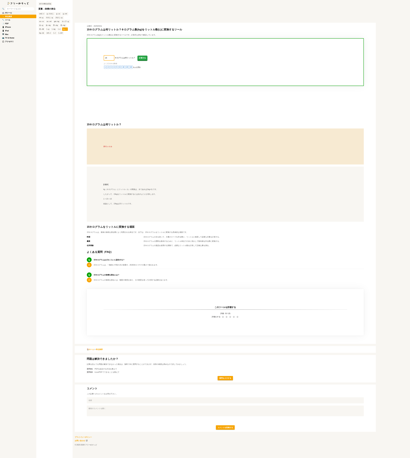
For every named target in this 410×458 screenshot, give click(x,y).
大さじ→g (59, 17)
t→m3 (60, 33)
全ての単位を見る (45, 4)
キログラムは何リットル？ (125, 58)
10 (123, 67)
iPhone (6, 27)
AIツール (7, 13)
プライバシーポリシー (83, 437)
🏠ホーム (90, 349)
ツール (6, 20)
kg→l (64, 29)
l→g (48, 29)
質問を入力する (225, 378)
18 (131, 67)
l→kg (53, 29)
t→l (54, 33)
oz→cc (41, 21)
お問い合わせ (80, 441)
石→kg (63, 25)
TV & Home (8, 38)
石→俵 (41, 29)
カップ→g (65, 21)
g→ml (65, 14)
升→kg (55, 25)
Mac (5, 34)
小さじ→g (49, 17)
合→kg (48, 25)
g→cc (58, 14)
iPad (5, 31)
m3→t (49, 33)
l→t (59, 29)
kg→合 (41, 33)
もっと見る (137, 67)
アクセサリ (8, 41)
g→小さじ (50, 14)
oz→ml (49, 21)
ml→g (41, 17)
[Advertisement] (394, 229)
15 (127, 67)
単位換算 (99, 349)
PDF (5, 23)
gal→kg (56, 21)
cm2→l (41, 14)
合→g (41, 25)
